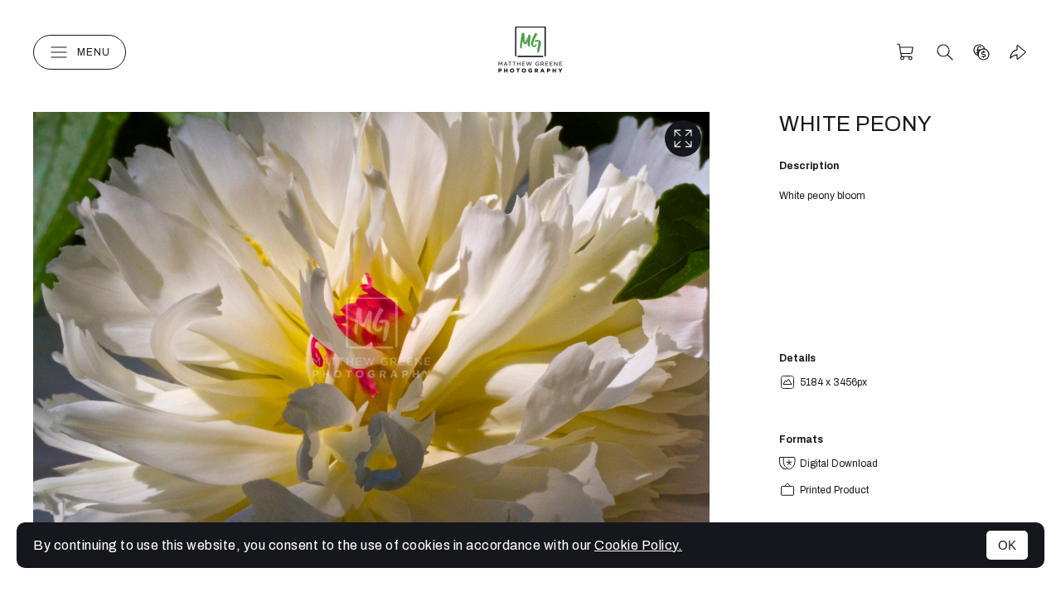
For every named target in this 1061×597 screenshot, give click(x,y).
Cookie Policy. (638, 545)
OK (1007, 545)
